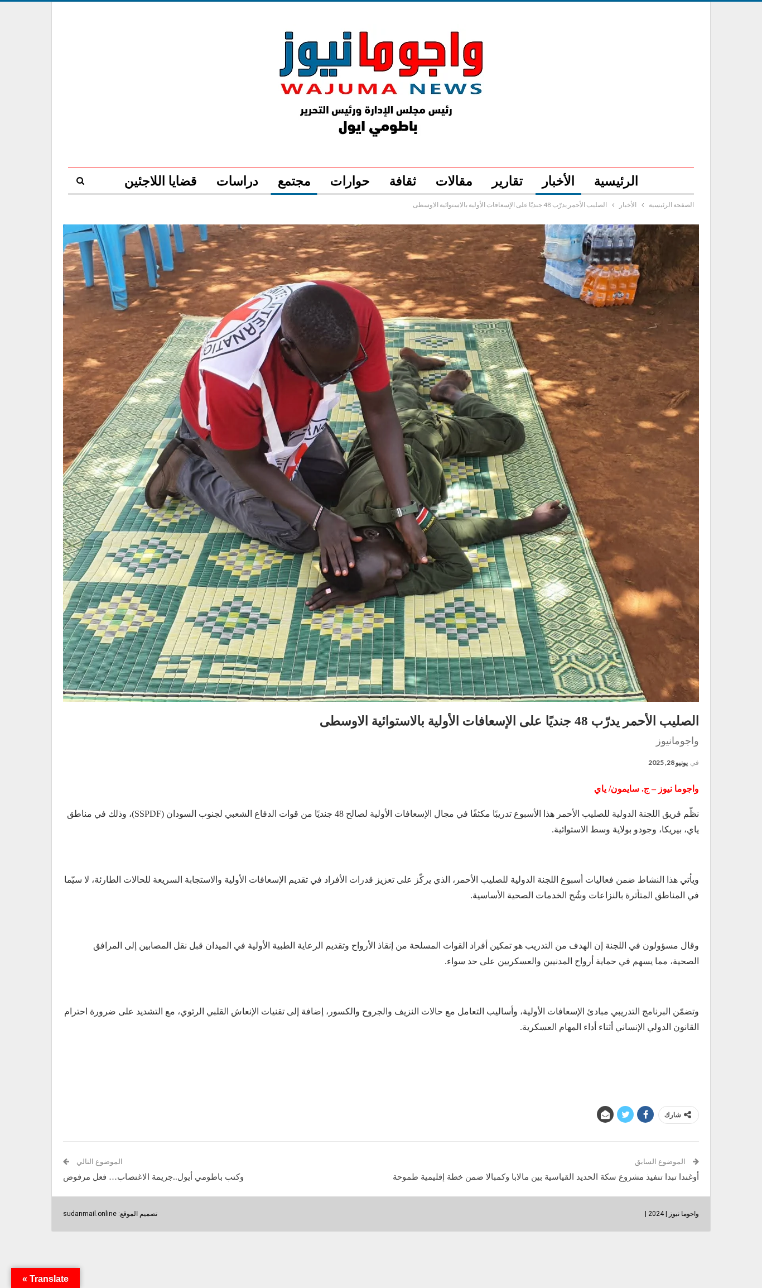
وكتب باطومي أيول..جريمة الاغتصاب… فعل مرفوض (153, 1176)
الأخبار (558, 181)
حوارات (350, 181)
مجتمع (294, 181)
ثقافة (402, 181)
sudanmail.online (90, 1214)
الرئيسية (616, 181)
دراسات (237, 181)
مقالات (454, 181)
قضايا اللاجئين (160, 181)
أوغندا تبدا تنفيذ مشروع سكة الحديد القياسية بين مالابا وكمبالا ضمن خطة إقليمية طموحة (546, 1176)
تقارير (507, 181)
